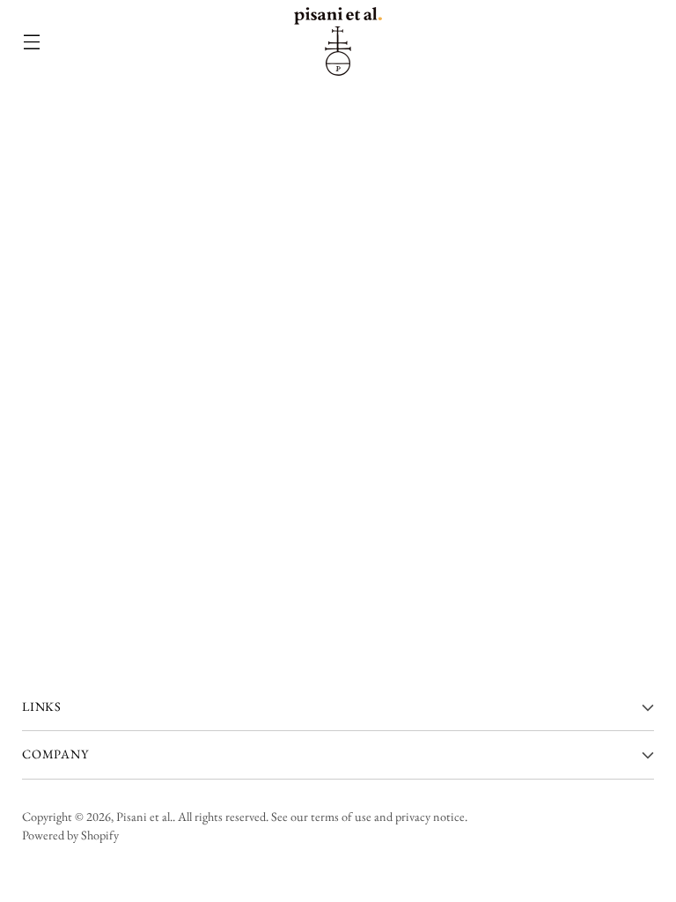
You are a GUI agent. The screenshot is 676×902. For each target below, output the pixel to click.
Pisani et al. (144, 816)
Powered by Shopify (70, 835)
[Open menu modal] (31, 42)
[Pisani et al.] (338, 41)
